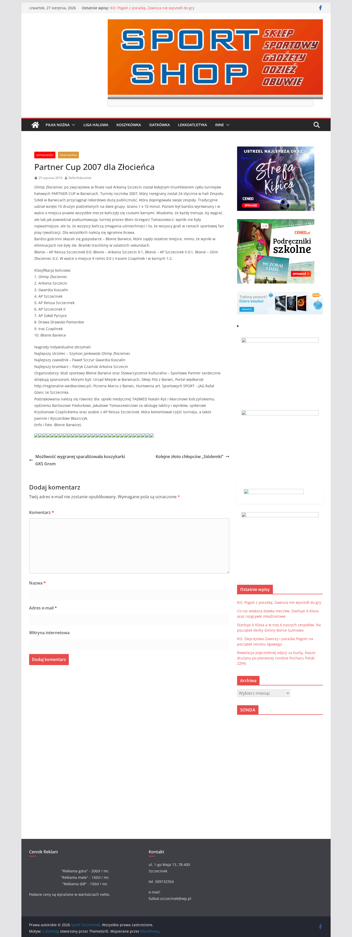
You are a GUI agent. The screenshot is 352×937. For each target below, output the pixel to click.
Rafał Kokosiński (80, 178)
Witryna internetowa (49, 632)
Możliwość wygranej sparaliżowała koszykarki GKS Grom (80, 460)
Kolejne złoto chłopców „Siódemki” (189, 456)
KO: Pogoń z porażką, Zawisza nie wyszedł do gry (152, 7)
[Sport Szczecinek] (35, 125)
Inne (219, 124)
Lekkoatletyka (192, 124)
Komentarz (41, 512)
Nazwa (37, 583)
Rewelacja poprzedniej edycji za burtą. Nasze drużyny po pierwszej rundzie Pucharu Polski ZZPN (276, 658)
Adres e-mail (43, 608)
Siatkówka (159, 124)
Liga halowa (95, 124)
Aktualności (44, 155)
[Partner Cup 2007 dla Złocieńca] (36, 436)
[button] (72, 124)
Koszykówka (128, 124)
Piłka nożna (58, 124)
